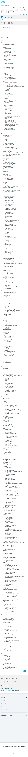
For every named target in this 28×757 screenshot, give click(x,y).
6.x (3, 19)
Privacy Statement (13, 751)
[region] (14, 750)
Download (9, 23)
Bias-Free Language (22, 14)
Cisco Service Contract (12, 690)
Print (12, 23)
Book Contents (8, 17)
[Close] (26, 744)
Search (2, 23)
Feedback (15, 681)
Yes (2, 681)
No (7, 681)
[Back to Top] (24, 671)
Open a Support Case (6, 688)
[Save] (4, 23)
